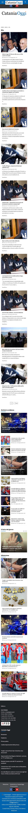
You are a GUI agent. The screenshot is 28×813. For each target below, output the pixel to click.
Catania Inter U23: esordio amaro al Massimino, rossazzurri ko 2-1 (18, 439)
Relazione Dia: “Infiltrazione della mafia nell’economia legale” (13, 386)
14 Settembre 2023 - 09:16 (13, 205)
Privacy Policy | (15, 808)
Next (17, 403)
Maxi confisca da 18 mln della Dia (10, 241)
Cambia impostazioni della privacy (10, 744)
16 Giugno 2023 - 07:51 (12, 242)
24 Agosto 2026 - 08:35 (21, 442)
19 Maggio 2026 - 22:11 (13, 57)
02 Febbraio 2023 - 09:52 (13, 314)
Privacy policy (4, 741)
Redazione (5, 94)
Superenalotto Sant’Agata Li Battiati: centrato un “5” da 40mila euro (18, 480)
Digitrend (13, 802)
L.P (13, 503)
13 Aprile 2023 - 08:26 (12, 279)
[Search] (25, 2)
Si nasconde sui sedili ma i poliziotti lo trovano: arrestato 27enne (17, 510)
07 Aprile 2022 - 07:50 (13, 389)
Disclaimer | (22, 808)
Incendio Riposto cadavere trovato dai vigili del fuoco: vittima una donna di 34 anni (18, 490)
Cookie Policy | (6, 808)
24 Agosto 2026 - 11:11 (12, 473)
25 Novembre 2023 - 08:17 (13, 131)
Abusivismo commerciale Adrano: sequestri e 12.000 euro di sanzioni (18, 520)
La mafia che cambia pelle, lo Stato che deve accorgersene (13, 547)
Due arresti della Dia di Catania (10, 129)
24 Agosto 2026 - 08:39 (12, 431)
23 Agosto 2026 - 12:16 (21, 493)
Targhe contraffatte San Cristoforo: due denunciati (12, 751)
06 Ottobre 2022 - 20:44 (13, 352)
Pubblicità (4, 738)
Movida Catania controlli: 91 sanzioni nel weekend (12, 762)
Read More (4, 65)
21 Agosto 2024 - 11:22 (12, 94)
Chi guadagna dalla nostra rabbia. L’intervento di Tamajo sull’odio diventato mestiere (18, 500)
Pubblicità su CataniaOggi (17, 784)
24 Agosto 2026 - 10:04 (21, 483)
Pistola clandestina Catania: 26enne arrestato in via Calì (18, 449)
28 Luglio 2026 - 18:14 (13, 550)
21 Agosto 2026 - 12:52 (21, 523)
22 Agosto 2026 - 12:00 (21, 513)
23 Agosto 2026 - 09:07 (21, 452)
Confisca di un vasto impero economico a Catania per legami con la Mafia (13, 91)
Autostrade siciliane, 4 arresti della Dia (12, 312)
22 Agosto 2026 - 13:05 (19, 503)
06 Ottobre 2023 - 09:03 (13, 169)
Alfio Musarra (5, 57)
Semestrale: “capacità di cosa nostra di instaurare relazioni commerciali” (12, 203)
